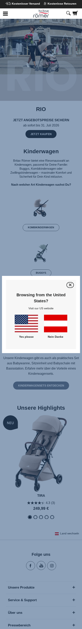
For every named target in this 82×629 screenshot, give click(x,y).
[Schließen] (70, 285)
